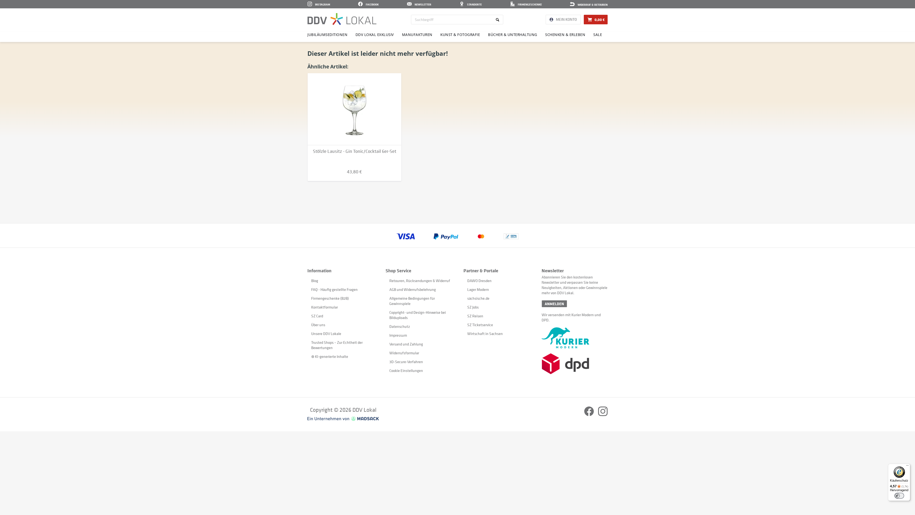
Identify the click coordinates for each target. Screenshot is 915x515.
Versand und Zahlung (406, 344)
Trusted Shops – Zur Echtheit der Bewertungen (337, 345)
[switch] (899, 496)
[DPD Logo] (575, 363)
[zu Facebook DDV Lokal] (589, 414)
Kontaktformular (324, 307)
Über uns (318, 324)
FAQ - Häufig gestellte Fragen (334, 289)
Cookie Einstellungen (406, 370)
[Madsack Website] (343, 418)
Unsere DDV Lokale (326, 333)
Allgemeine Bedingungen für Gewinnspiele (412, 301)
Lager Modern (478, 289)
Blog (314, 280)
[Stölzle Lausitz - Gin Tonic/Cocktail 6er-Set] (354, 109)
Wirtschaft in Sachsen (485, 333)
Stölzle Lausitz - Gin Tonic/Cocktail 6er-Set (354, 151)
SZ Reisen (475, 316)
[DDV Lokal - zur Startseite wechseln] (341, 19)
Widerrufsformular (404, 352)
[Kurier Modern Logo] (575, 337)
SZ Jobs (473, 307)
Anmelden (554, 303)
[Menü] (907, 466)
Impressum (398, 335)
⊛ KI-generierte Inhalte (329, 356)
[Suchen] (498, 19)
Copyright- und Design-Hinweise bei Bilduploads (417, 315)
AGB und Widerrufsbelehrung (412, 289)
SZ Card (317, 316)
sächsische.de (478, 298)
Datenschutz (399, 326)
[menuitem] (457, 19)
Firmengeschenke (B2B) (330, 298)
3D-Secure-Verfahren (406, 361)
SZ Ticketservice (480, 324)
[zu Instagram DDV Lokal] (603, 414)
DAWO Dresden (479, 280)
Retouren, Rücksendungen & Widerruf (419, 280)
